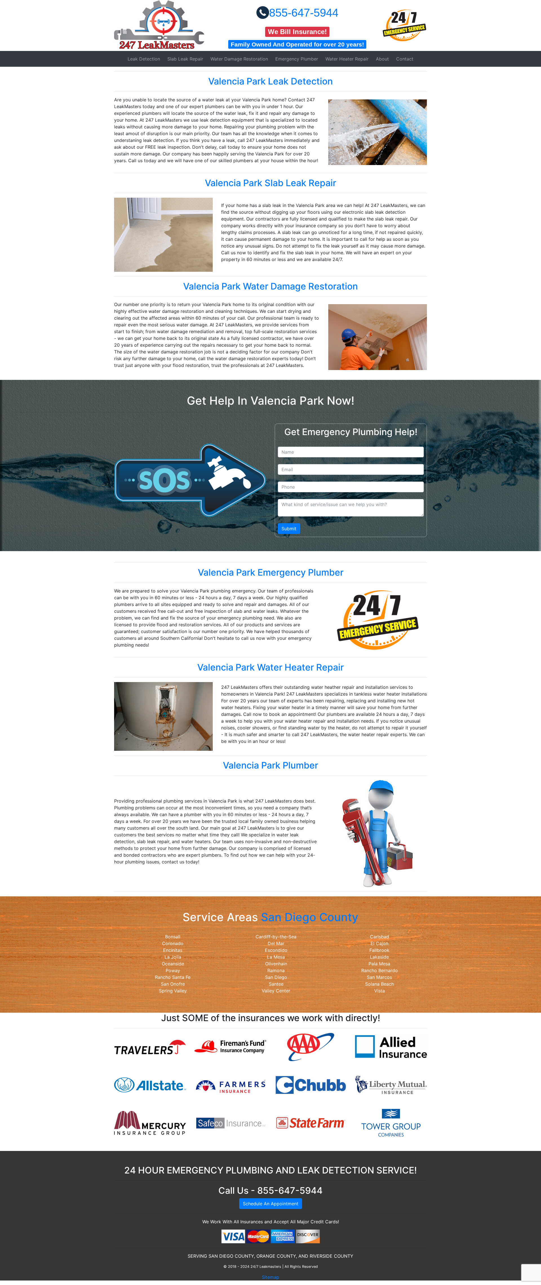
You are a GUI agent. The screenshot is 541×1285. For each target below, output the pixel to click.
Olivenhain (276, 963)
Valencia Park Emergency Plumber (270, 572)
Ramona (276, 970)
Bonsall (172, 936)
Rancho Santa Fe (172, 977)
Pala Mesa (379, 963)
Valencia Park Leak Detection (270, 81)
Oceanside (173, 963)
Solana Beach (379, 984)
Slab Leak (185, 59)
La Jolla (173, 957)
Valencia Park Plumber (270, 765)
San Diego (276, 977)
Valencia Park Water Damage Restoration (270, 286)
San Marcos (379, 977)
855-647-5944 (303, 12)
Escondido (276, 950)
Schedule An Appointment (270, 1203)
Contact (404, 59)
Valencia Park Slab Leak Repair (270, 182)
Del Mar (276, 943)
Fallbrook (379, 950)
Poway (173, 970)
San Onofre (173, 984)
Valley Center (276, 991)
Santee (276, 984)
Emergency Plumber (296, 59)
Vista (379, 991)
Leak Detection (144, 59)
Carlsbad (379, 936)
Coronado (172, 943)
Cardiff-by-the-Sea (276, 936)
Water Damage (239, 59)
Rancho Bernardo (379, 970)
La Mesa (276, 957)
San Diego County (309, 917)
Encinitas (172, 950)
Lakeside (379, 957)
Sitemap (270, 1277)
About (382, 59)
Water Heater (347, 59)
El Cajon (379, 943)
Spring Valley (173, 991)
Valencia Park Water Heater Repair (270, 667)
